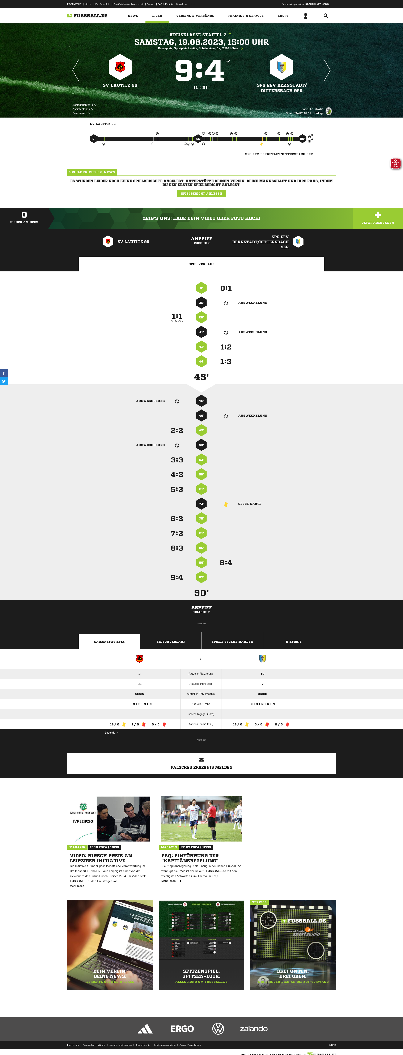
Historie (294, 641)
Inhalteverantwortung (164, 1045)
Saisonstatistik (109, 641)
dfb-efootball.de (102, 4)
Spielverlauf (202, 264)
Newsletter (181, 4)
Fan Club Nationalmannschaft (129, 4)
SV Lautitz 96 (120, 85)
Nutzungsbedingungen (120, 1045)
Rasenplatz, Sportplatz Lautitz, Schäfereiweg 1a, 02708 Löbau (198, 48)
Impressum (73, 1045)
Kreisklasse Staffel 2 (198, 35)
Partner (150, 4)
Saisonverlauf (171, 641)
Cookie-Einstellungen (190, 1045)
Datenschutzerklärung (94, 1045)
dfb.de (88, 4)
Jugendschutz (143, 1045)
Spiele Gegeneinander (232, 641)
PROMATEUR (74, 4)
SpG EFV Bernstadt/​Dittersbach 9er (282, 88)
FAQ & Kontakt (165, 4)
